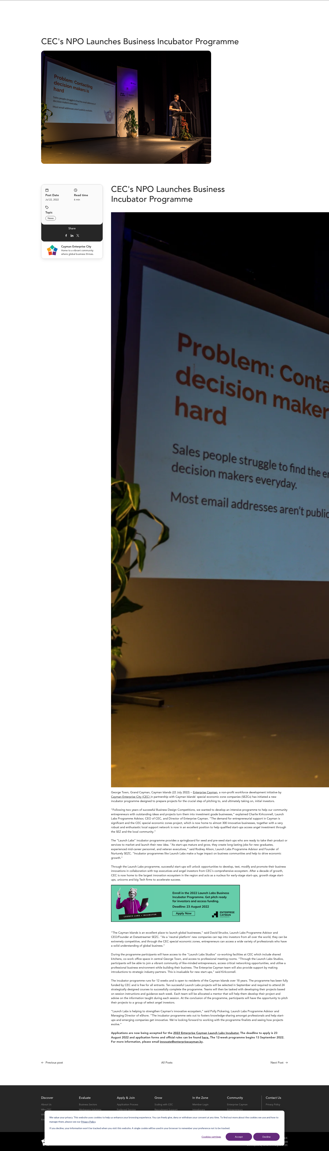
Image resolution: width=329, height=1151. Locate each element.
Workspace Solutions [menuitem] (90, 1109)
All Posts (166, 1062)
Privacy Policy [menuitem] (273, 1104)
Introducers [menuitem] (198, 1109)
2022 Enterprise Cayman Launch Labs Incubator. (206, 1033)
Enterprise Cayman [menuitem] (237, 1104)
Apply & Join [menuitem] (126, 1098)
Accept (239, 1136)
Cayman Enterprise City (76, 246)
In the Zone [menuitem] (200, 1098)
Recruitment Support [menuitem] (166, 1109)
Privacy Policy (88, 1121)
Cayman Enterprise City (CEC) (131, 797)
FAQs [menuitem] (44, 1119)
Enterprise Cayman (205, 792)
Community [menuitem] (235, 1098)
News (51, 218)
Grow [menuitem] (158, 1098)
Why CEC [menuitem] (46, 1109)
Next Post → (279, 1062)
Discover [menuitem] (47, 1098)
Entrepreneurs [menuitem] (235, 1109)
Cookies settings (211, 1136)
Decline (267, 1136)
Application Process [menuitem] (127, 1104)
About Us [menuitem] (46, 1104)
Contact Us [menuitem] (273, 1098)
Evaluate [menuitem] (85, 1098)
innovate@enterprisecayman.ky (181, 1042)
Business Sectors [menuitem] (88, 1104)
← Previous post (52, 1062)
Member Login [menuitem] (200, 1104)
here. (205, 1037)
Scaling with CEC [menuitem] (164, 1104)
